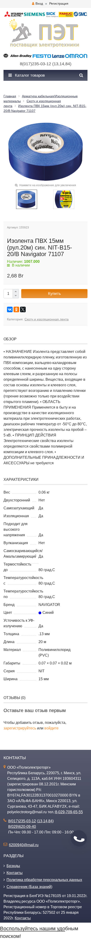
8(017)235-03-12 (35, 64)
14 (62, 64)
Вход (39, 3)
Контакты (15, 873)
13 (56, 64)
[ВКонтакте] (10, 309)
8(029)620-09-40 (22, 827)
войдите (51, 728)
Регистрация (58, 3)
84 (67, 64)
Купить (54, 293)
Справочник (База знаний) (29, 887)
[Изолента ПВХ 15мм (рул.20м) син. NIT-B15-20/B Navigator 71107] (26, 199)
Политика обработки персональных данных (44, 880)
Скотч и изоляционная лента (46, 319)
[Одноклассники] (16, 309)
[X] (23, 309)
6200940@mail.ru (23, 845)
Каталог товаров (29, 75)
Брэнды (13, 866)
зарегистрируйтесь (20, 728)
